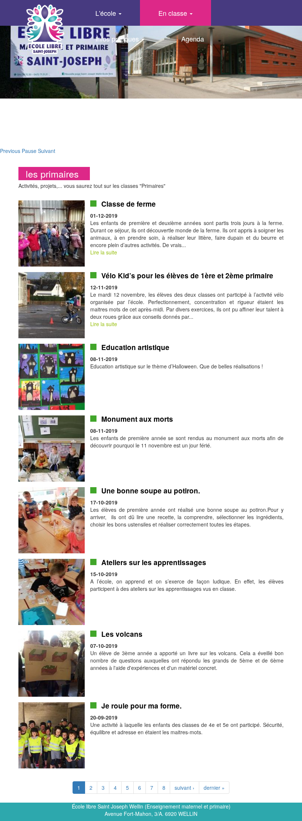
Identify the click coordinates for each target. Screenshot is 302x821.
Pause (29, 150)
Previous (10, 150)
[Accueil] (44, 29)
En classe (173, 13)
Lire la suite (103, 252)
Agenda (192, 38)
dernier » (214, 787)
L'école (106, 13)
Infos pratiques (118, 38)
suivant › (184, 787)
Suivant (46, 150)
